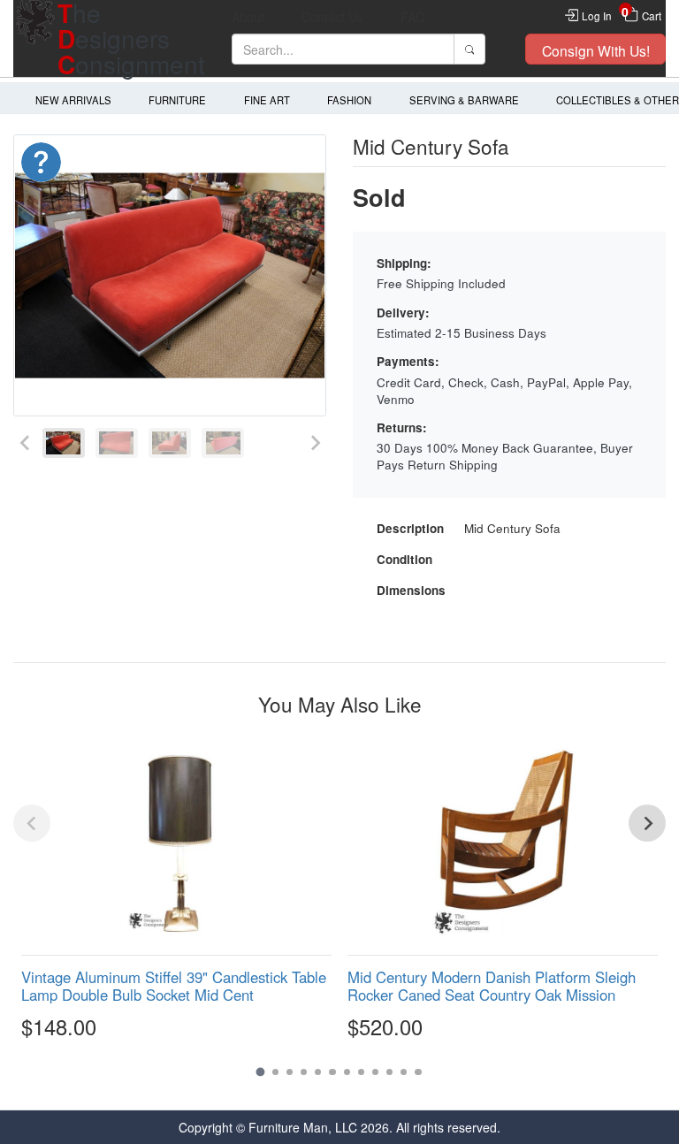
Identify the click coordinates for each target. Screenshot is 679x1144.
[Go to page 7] (347, 1072)
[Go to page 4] (304, 1072)
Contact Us (332, 17)
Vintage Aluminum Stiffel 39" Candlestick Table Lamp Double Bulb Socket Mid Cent (173, 985)
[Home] (35, 38)
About (248, 17)
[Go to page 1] (260, 1072)
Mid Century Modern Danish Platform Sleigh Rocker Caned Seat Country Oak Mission (491, 985)
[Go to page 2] (275, 1072)
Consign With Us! (596, 50)
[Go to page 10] (389, 1072)
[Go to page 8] (361, 1072)
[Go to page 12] (418, 1072)
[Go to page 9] (375, 1072)
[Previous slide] (25, 443)
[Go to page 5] (318, 1072)
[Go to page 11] (404, 1072)
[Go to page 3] (289, 1072)
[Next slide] (314, 443)
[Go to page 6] (332, 1072)
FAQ (413, 17)
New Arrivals (73, 100)
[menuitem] (64, 443)
